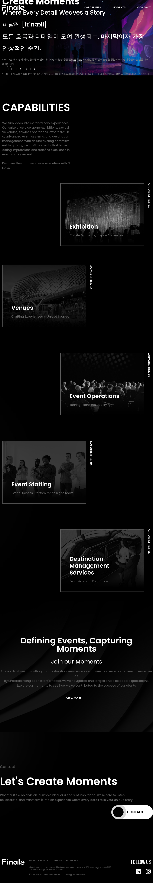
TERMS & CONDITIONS (65, 860)
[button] (26, 69)
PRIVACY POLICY (38, 860)
